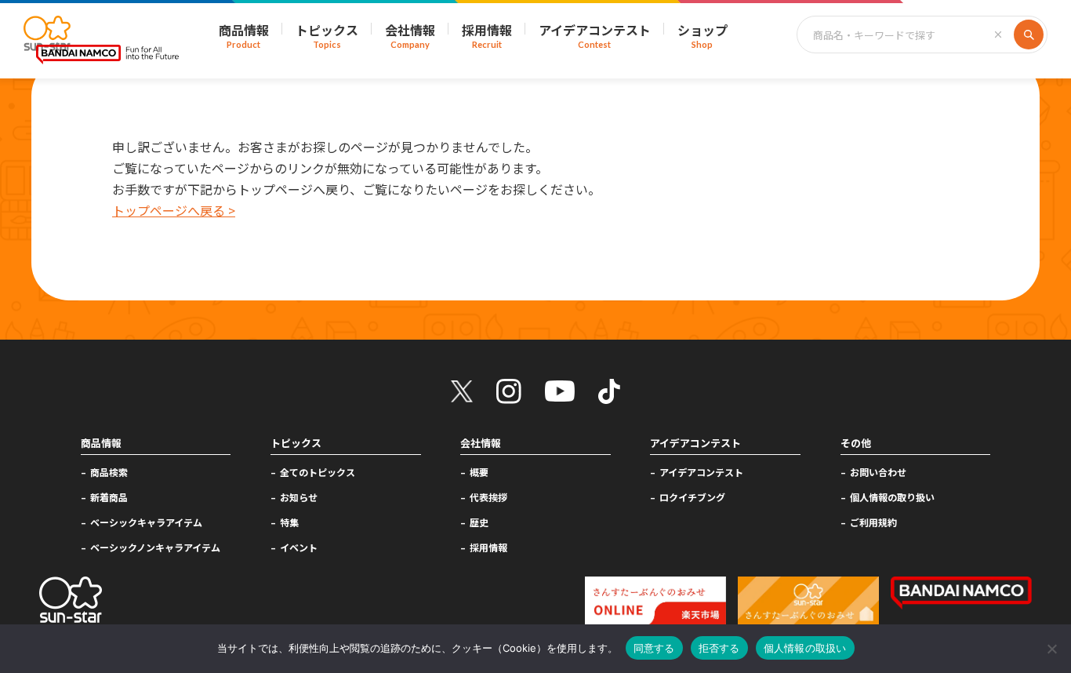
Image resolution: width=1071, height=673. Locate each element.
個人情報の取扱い (805, 648)
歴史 (479, 522)
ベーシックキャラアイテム (146, 522)
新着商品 (109, 497)
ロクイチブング (692, 497)
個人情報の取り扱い (892, 497)
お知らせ (299, 497)
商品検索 (109, 471)
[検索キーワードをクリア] (998, 34)
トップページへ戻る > (173, 210)
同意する (654, 648)
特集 (289, 522)
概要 (479, 471)
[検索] (1029, 34)
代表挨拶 (488, 497)
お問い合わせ (878, 471)
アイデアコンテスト (701, 471)
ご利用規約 (873, 522)
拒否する (719, 648)
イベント (299, 547)
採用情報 (488, 547)
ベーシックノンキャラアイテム (155, 547)
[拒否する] (1051, 649)
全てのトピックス (317, 471)
